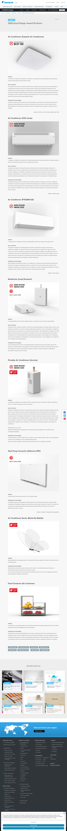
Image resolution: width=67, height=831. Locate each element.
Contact (57, 2)
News (6, 804)
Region (49, 2)
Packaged (23, 765)
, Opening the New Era (10, 782)
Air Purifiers (23, 755)
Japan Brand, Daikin (9, 752)
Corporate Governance (9, 802)
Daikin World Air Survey (10, 770)
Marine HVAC (23, 778)
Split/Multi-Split (24, 746)
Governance (38, 761)
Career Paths (54, 749)
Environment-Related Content (42, 765)
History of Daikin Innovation (10, 778)
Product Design (12, 650)
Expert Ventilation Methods (10, 768)
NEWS (61, 6)
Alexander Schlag (12, 647)
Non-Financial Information (41, 746)
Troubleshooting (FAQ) (25, 786)
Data (44, 761)
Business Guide (8, 800)
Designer (22, 10)
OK (33, 828)
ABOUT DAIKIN (17, 6)
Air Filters (23, 780)
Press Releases (53, 759)
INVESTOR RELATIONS (39, 6)
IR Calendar (38, 752)
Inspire (27, 10)
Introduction (38, 757)
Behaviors (7, 794)
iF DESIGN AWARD (44, 650)
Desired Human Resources (57, 744)
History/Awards (42, 10)
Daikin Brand (7, 748)
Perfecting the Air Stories (9, 744)
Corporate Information (9, 788)
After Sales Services (24, 784)
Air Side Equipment (25, 772)
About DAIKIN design (52, 10)
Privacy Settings (33, 825)
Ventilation (23, 761)
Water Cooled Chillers (25, 769)
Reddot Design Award (23, 650)
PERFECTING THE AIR (7, 6)
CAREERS (56, 6)
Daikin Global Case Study (10, 780)
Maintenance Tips (24, 788)
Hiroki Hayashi (34, 647)
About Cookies (33, 822)
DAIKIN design (7, 10)
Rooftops (22, 770)
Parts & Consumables (25, 795)
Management (46, 757)
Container (23, 776)
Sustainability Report (40, 763)
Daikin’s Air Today (8, 756)
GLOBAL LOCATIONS (55, 765)
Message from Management (10, 790)
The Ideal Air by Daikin (9, 742)
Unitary (22, 748)
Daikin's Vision (8, 796)
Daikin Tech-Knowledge (9, 762)
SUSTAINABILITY (49, 6)
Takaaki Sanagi (35, 650)
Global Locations (38, 731)
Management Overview (9, 798)
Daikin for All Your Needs (10, 754)
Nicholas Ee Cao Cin (44, 647)
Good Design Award (23, 647)
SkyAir (22, 757)
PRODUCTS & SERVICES (27, 6)
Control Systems (24, 763)
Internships (54, 751)
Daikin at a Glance (8, 750)
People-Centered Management (58, 742)
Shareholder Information (41, 748)
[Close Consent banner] (65, 813)
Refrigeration (23, 774)
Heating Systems (24, 753)
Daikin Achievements (9, 773)
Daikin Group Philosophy (10, 792)
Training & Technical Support (27, 793)
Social (45, 759)
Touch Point (34, 10)
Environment (38, 759)
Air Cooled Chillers (24, 767)
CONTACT (52, 763)
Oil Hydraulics (23, 802)
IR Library (38, 750)
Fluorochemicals (23, 800)
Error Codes (23, 797)
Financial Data (39, 744)
